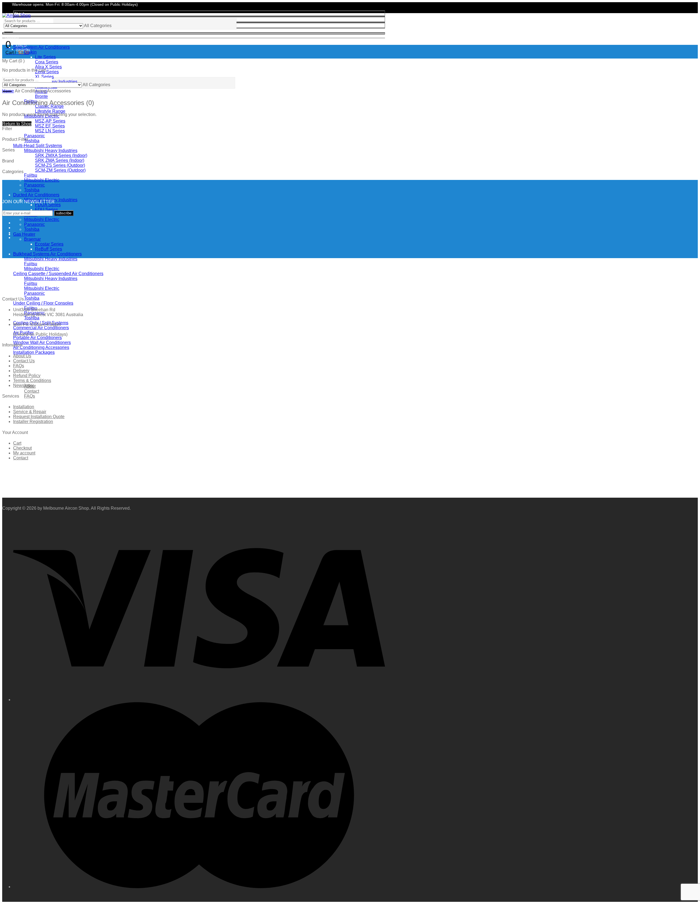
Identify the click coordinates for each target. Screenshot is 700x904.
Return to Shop (16, 123)
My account (24, 453)
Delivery (21, 370)
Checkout (22, 448)
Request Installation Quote (39, 416)
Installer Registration (33, 421)
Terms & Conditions (32, 380)
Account (12, 36)
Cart (17, 443)
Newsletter (23, 385)
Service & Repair (29, 411)
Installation (23, 406)
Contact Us (24, 360)
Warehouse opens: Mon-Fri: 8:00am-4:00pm (50, 4)
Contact (20, 458)
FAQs (18, 365)
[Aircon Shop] (16, 15)
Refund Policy (26, 375)
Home (8, 91)
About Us (22, 356)
